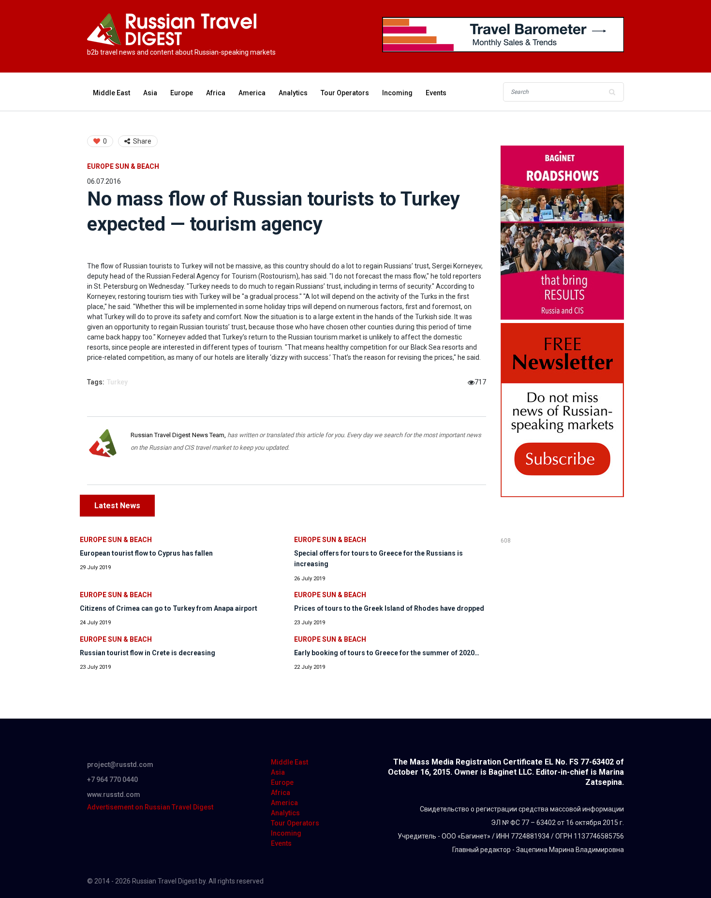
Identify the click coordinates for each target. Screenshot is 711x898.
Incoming (397, 93)
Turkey (117, 382)
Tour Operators (345, 93)
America (252, 93)
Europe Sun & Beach (123, 166)
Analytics (293, 93)
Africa (215, 93)
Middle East (111, 93)
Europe (181, 93)
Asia (150, 93)
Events (436, 93)
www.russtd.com (113, 794)
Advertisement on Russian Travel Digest (150, 807)
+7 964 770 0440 (112, 779)
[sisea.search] (612, 92)
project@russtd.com (120, 764)
